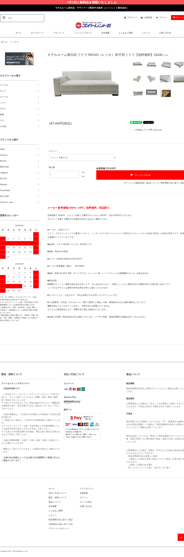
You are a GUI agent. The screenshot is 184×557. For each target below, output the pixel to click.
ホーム (19, 33)
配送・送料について (58, 497)
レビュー (146, 33)
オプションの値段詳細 (134, 183)
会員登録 (148, 17)
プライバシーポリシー (59, 528)
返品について (152, 183)
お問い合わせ (165, 33)
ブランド (57, 33)
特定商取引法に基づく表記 (61, 519)
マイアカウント (87, 488)
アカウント (132, 17)
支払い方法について (58, 493)
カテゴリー (36, 33)
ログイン (163, 17)
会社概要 (105, 33)
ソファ (15, 42)
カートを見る (86, 502)
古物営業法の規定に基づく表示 (61, 524)
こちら (89, 219)
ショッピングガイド (83, 33)
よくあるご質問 (126, 33)
